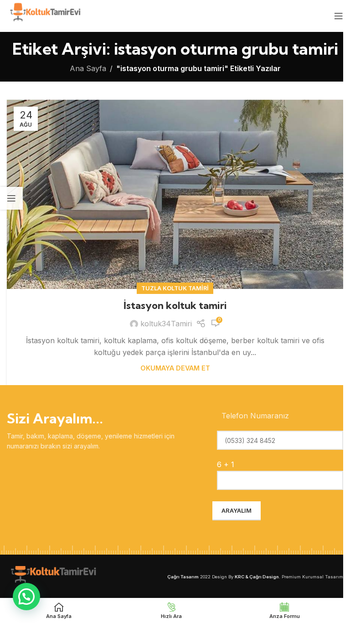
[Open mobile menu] (338, 16)
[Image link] (52, 575)
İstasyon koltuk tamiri (175, 305)
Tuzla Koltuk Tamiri (175, 288)
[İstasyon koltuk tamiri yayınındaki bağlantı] (175, 194)
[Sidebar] (11, 198)
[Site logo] (44, 15)
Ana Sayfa (88, 68)
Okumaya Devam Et (175, 368)
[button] (26, 596)
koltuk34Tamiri (166, 323)
